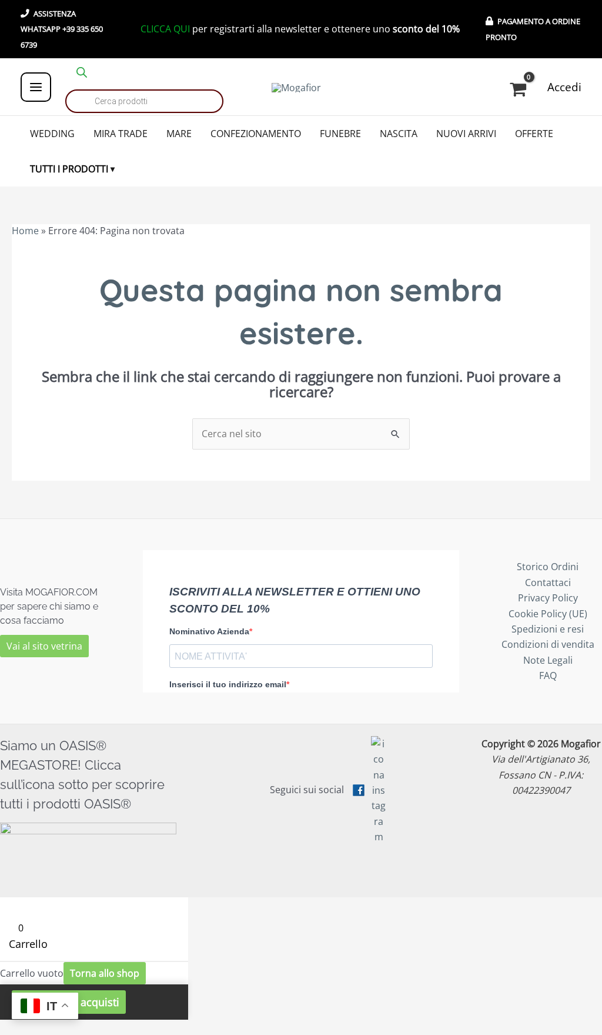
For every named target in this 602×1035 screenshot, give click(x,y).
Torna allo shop (104, 973)
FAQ (548, 675)
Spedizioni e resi (547, 629)
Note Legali (548, 660)
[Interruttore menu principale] (36, 87)
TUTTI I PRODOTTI (69, 168)
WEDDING (52, 133)
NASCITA (398, 133)
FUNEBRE (340, 133)
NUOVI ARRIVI (466, 133)
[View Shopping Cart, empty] (520, 89)
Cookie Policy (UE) (548, 613)
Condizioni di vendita (547, 644)
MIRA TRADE (120, 133)
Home (25, 230)
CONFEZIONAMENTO (255, 133)
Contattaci (548, 582)
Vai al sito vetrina (44, 646)
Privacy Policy (548, 597)
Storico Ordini (547, 566)
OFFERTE (534, 133)
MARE (179, 133)
